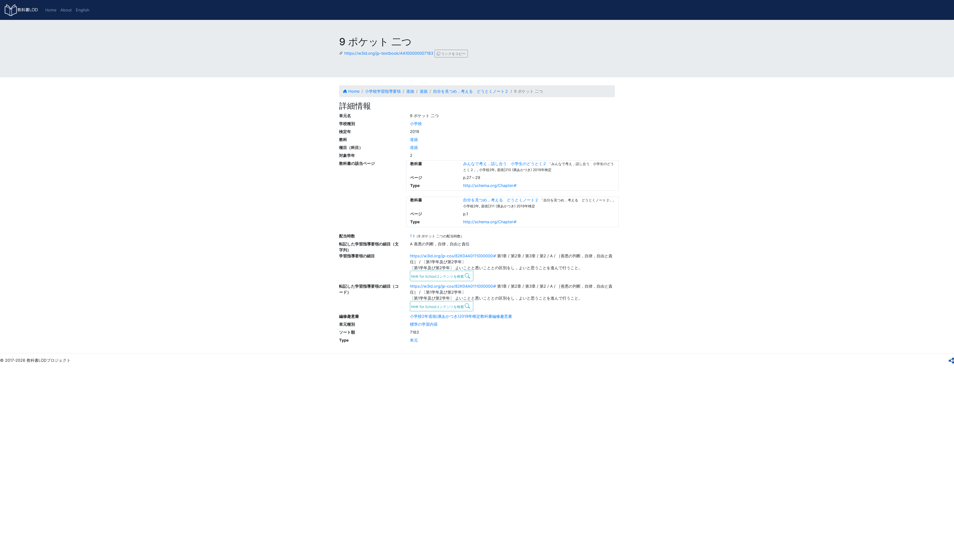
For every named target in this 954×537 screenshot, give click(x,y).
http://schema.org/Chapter (488, 185)
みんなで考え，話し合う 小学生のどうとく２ (505, 163)
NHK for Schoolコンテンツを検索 (438, 276)
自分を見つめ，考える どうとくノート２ (471, 91)
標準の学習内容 (424, 324)
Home (50, 9)
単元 (414, 340)
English (82, 9)
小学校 (416, 123)
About (66, 9)
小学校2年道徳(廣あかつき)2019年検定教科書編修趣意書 (461, 316)
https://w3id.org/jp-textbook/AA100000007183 (388, 53)
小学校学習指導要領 (383, 91)
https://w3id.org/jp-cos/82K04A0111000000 (451, 255)
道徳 (410, 91)
